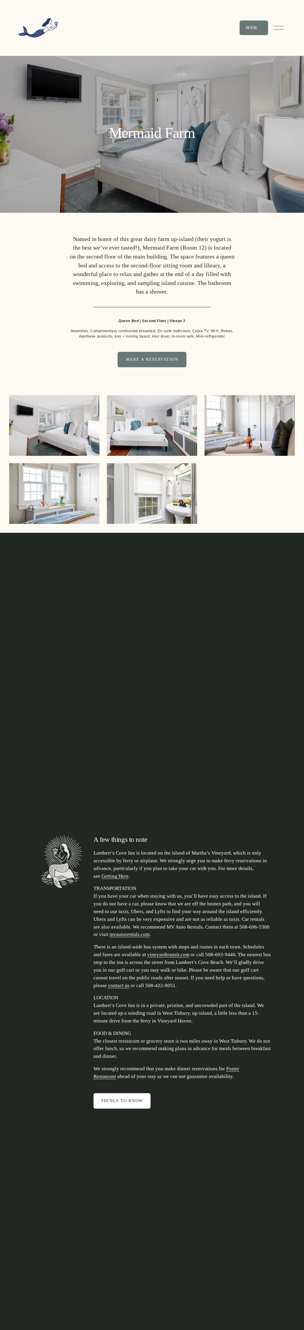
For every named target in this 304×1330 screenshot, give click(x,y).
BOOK (252, 27)
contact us (118, 985)
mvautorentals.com (130, 934)
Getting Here (115, 876)
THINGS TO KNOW (122, 1100)
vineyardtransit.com (168, 954)
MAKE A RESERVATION (152, 359)
